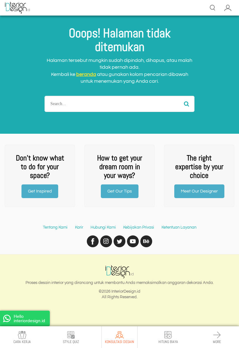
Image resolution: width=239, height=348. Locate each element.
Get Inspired (40, 191)
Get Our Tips (119, 191)
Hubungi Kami (103, 227)
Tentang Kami (55, 227)
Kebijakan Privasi (138, 227)
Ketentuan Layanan (179, 227)
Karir (79, 227)
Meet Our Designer (199, 191)
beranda (86, 74)
